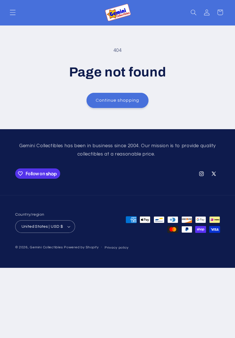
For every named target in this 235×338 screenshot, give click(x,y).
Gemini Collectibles (46, 247)
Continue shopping (118, 100)
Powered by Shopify (81, 247)
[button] (12, 12)
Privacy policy (117, 247)
